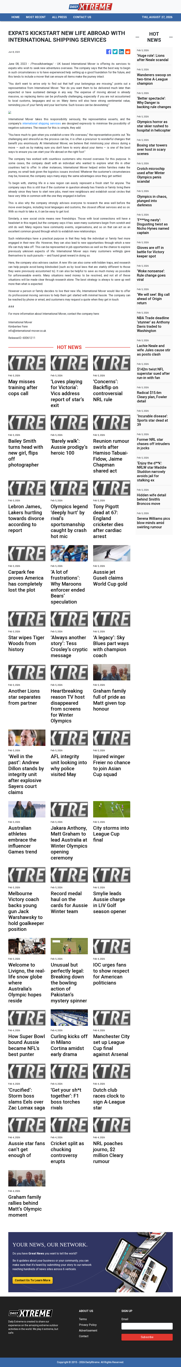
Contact (83, 1336)
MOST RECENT (36, 17)
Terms (83, 1319)
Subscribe (147, 1337)
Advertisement (88, 1330)
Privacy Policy (88, 1325)
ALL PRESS (59, 17)
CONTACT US (82, 17)
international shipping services (41, 123)
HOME (15, 17)
